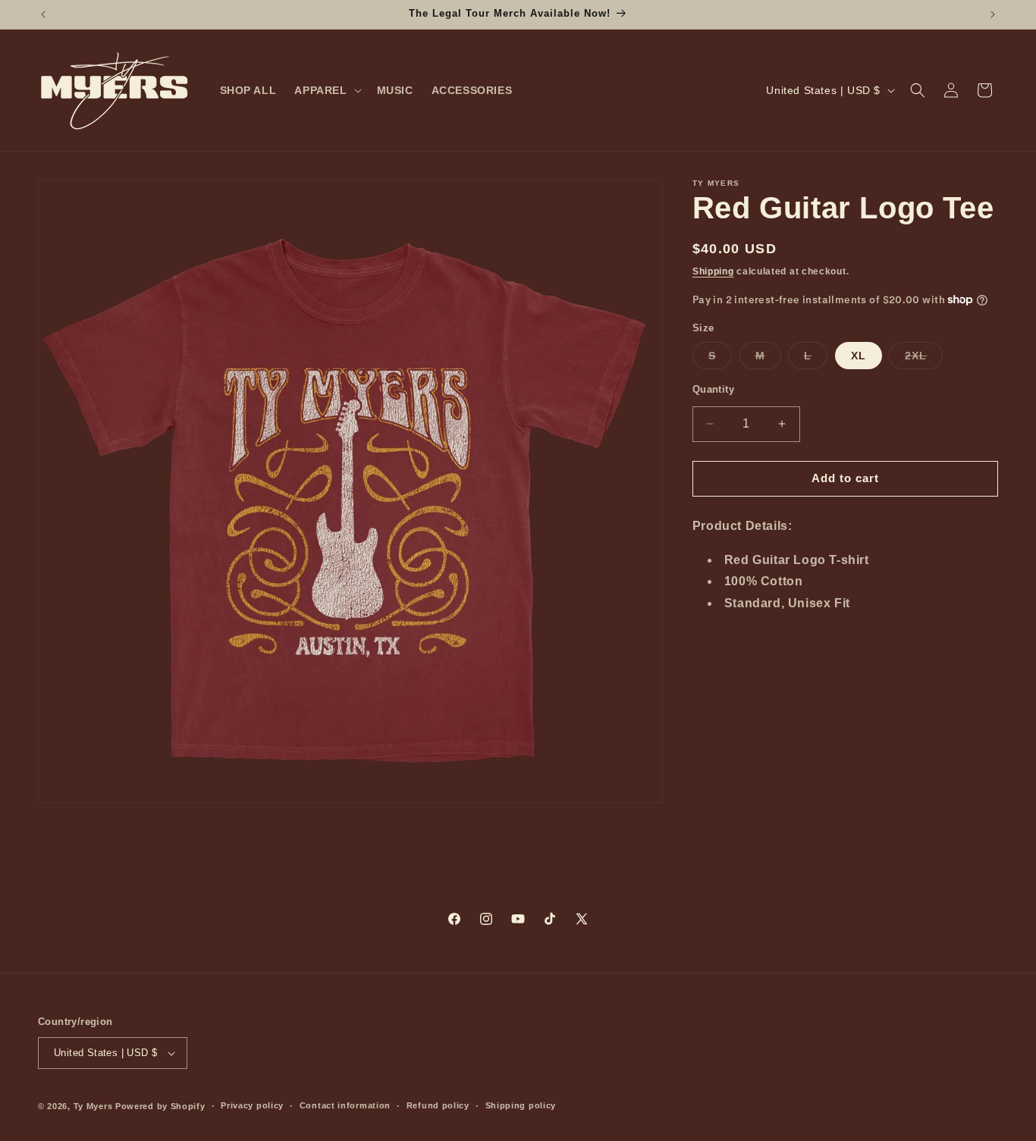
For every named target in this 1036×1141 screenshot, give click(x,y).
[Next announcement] (992, 14)
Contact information (345, 1105)
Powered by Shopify (160, 1106)
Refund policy (438, 1105)
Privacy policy (252, 1105)
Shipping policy (521, 1105)
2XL (924, 359)
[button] (326, 90)
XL (858, 356)
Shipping (713, 271)
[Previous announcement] (43, 14)
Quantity (713, 389)
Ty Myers (93, 1106)
